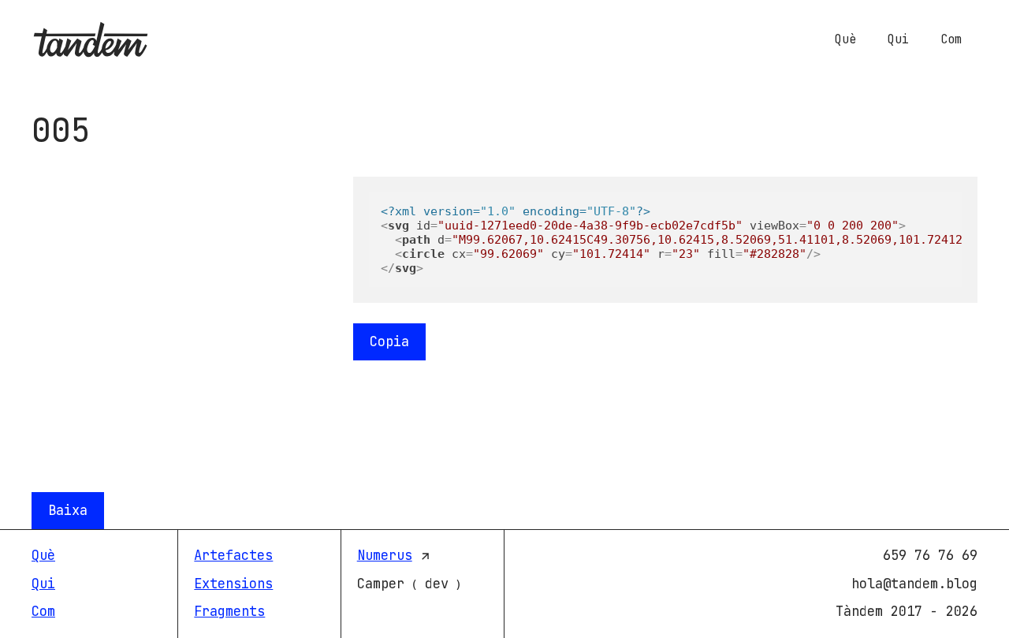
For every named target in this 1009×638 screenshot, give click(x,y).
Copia (389, 341)
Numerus (384, 555)
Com (951, 39)
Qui (898, 39)
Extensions (233, 583)
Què (845, 39)
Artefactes (233, 555)
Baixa (67, 510)
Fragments (229, 611)
